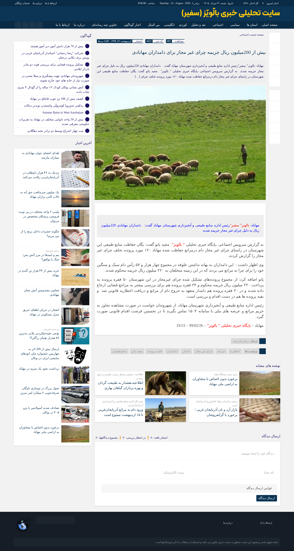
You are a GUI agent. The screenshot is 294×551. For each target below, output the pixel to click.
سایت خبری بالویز (221, 542)
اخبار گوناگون (132, 24)
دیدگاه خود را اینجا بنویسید (257, 453)
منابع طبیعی (120, 351)
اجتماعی (218, 24)
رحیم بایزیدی (240, 341)
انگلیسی (169, 24)
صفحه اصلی (269, 24)
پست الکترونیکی (173, 472)
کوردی (183, 24)
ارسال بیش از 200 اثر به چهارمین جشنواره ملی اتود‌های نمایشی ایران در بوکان (40, 353)
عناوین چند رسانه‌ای (104, 24)
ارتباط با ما (51, 3)
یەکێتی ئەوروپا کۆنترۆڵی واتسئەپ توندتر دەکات (53, 105)
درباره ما (37, 3)
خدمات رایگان (22, 3)
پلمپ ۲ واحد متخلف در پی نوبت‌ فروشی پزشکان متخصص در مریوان (39, 216)
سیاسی (235, 24)
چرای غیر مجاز (203, 351)
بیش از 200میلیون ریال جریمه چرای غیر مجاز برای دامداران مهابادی (199, 52)
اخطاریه (235, 351)
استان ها (252, 24)
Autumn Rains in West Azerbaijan (62, 112)
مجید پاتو (137, 351)
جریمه (221, 351)
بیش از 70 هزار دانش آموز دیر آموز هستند (57, 46)
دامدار (186, 351)
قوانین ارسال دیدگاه (259, 488)
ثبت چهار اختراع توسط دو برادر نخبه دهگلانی (55, 130)
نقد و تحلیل (198, 24)
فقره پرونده (155, 351)
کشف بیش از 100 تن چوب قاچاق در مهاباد (56, 98)
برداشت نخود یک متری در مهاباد (39, 368)
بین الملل (154, 24)
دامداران (172, 351)
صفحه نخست (256, 34)
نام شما (269, 472)
